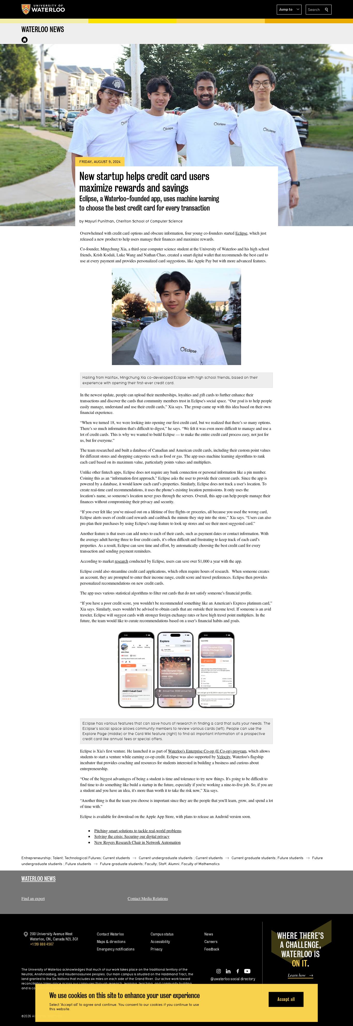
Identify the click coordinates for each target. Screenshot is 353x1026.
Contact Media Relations (148, 898)
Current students (116, 858)
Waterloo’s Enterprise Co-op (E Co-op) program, (207, 751)
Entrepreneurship (36, 858)
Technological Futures (83, 858)
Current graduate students (253, 858)
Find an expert (33, 898)
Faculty (151, 864)
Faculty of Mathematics (200, 864)
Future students (290, 858)
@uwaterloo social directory (233, 979)
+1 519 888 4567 (42, 944)
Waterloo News (38, 878)
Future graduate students (121, 864)
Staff (162, 864)
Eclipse (241, 233)
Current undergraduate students (166, 858)
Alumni (173, 864)
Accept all (286, 999)
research (121, 561)
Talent (58, 858)
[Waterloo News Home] (24, 40)
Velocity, (224, 756)
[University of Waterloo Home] (43, 9)
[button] (289, 9)
